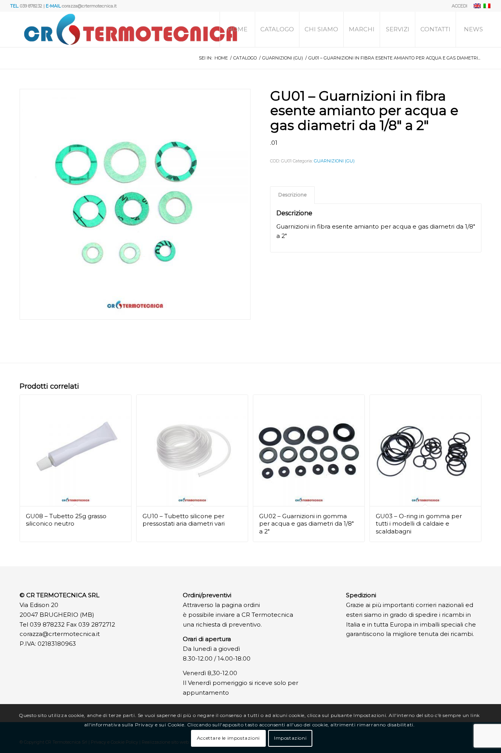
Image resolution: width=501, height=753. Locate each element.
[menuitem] (457, 6)
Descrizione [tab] (292, 195)
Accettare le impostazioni (228, 738)
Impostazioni (290, 738)
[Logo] (130, 29)
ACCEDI (459, 6)
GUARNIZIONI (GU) (334, 161)
